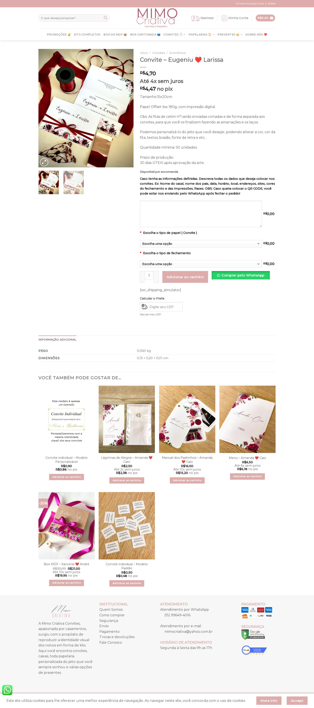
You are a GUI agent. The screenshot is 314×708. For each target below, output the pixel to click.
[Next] (126, 108)
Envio (104, 626)
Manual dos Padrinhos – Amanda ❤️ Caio (187, 460)
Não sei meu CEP (150, 314)
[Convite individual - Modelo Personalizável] (66, 419)
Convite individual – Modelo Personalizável (66, 460)
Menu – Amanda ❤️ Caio (247, 458)
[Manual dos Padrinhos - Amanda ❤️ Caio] (187, 419)
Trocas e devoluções (117, 637)
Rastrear (207, 18)
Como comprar (112, 615)
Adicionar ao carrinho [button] (66, 476)
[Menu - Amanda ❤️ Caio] (247, 419)
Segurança (108, 621)
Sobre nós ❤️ (256, 34)
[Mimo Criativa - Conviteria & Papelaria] (157, 18)
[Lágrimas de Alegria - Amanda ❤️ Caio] (127, 419)
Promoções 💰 (59, 34)
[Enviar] (105, 18)
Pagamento (109, 632)
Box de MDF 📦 (115, 34)
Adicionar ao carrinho (185, 277)
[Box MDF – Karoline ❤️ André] (66, 525)
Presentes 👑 (228, 34)
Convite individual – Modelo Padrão (127, 566)
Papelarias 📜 (200, 34)
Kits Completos (87, 34)
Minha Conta (238, 18)
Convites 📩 (173, 34)
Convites (158, 53)
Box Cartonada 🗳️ (145, 34)
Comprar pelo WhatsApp (243, 275)
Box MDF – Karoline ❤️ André (66, 564)
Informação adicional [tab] (57, 339)
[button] (242, 277)
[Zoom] (44, 162)
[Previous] (46, 108)
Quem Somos (111, 610)
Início (144, 53)
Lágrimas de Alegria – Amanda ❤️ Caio (127, 460)
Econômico (177, 53)
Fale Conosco (110, 642)
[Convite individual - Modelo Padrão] (127, 525)
